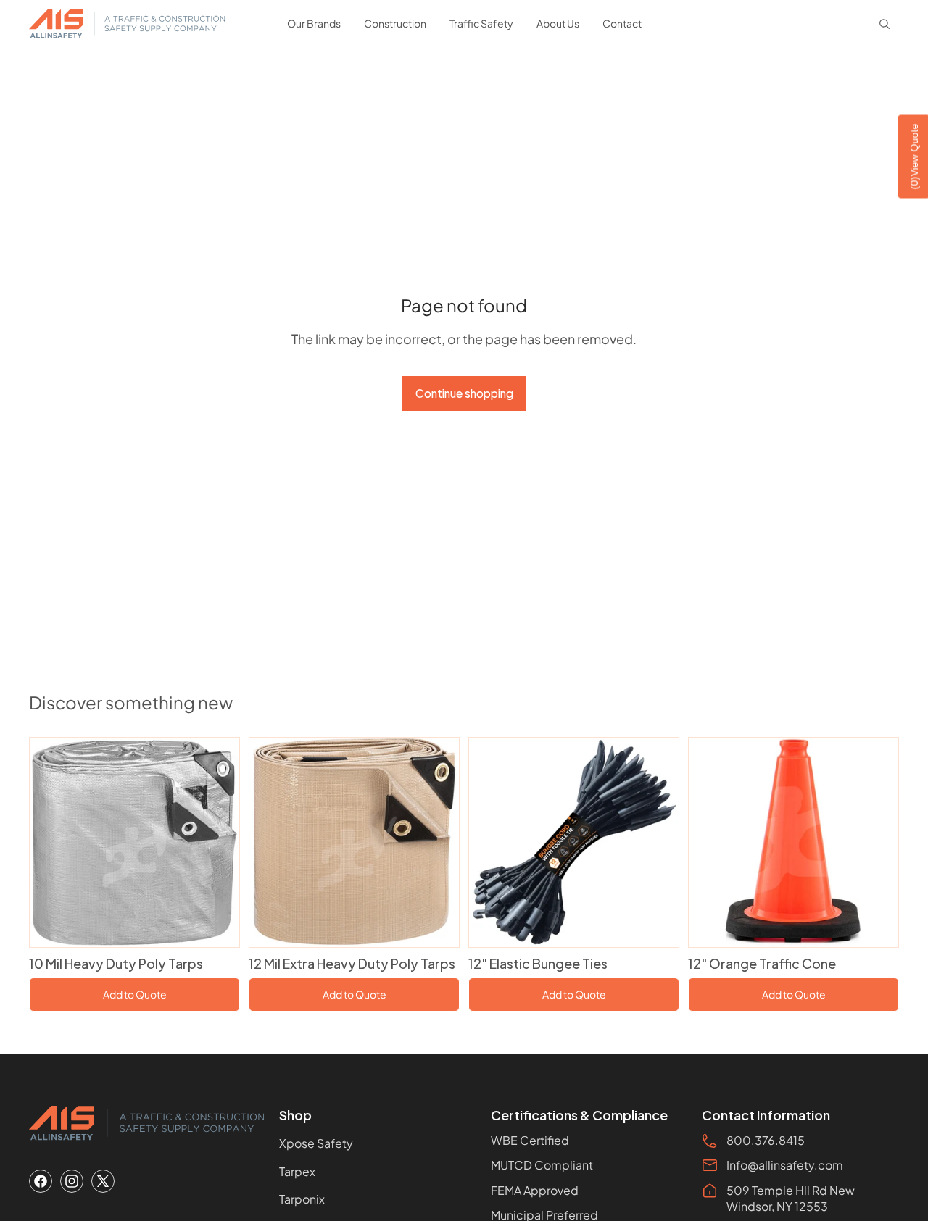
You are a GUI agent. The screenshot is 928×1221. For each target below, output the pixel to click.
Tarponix (302, 1199)
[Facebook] (41, 1181)
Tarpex (297, 1171)
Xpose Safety (316, 1143)
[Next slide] (217, 842)
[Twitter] (103, 1181)
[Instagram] (72, 1181)
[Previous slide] (51, 842)
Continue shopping (464, 393)
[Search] (884, 24)
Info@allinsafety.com (784, 1164)
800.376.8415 (765, 1140)
